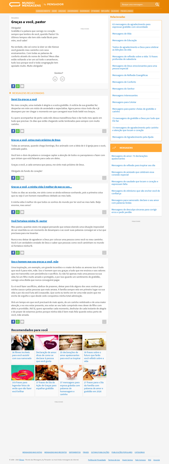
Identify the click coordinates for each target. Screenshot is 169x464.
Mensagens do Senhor (123, 88)
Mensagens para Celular (124, 102)
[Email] (22, 86)
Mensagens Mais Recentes (55, 452)
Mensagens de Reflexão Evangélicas (130, 75)
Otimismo (95, 11)
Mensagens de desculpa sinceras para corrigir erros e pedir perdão (134, 211)
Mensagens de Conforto (124, 81)
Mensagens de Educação (124, 40)
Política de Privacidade (97, 460)
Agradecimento (43, 11)
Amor (54, 11)
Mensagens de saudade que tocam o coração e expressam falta (135, 183)
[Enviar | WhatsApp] (18, 86)
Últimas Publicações (100, 452)
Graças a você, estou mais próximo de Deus (35, 139)
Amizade (62, 11)
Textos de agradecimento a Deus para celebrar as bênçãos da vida (135, 48)
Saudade (115, 11)
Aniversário (73, 11)
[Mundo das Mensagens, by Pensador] (46, 4)
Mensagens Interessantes (125, 95)
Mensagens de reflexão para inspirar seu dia (133, 165)
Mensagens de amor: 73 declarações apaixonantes (130, 157)
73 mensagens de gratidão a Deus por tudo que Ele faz (135, 119)
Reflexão (105, 11)
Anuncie (156, 460)
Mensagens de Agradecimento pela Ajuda (132, 136)
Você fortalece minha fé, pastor (29, 220)
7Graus (21, 460)
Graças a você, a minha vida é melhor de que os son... (41, 186)
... (104, 131)
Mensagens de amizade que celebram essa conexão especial (133, 173)
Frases (86, 452)
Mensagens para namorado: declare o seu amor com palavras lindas (135, 201)
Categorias (140, 452)
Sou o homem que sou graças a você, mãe (34, 261)
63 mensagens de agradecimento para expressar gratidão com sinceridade (131, 25)
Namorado (84, 11)
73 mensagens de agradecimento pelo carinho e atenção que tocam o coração (135, 129)
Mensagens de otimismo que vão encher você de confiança (136, 192)
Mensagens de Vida (121, 33)
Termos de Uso (114, 460)
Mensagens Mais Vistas (32, 452)
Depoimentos (75, 452)
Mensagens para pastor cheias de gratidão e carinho (134, 110)
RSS (149, 460)
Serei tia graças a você (24, 99)
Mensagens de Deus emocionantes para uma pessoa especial (134, 67)
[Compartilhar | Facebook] (13, 86)
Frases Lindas (127, 11)
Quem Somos (127, 460)
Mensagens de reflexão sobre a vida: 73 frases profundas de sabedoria (135, 58)
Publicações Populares (122, 452)
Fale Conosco (140, 460)
